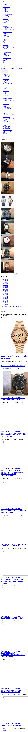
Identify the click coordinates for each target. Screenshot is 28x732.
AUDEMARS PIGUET (8, 14)
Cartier (4, 22)
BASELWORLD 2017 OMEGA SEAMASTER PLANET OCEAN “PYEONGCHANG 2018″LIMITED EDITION (13, 580)
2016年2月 (5, 293)
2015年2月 (5, 297)
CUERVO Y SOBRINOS (8, 29)
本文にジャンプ (4, 1)
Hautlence (5, 39)
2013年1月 (5, 304)
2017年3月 (5, 287)
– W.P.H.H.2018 (6, 5)
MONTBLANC (6, 46)
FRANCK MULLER (7, 32)
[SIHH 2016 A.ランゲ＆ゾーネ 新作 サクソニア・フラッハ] (7, 246)
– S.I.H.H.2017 (6, 9)
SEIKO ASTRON (7, 60)
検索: (2, 273)
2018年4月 (5, 283)
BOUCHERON (6, 17)
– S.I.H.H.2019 (6, 4)
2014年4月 (5, 300)
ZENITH (5, 66)
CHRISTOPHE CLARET (8, 27)
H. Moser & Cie (6, 36)
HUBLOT (5, 40)
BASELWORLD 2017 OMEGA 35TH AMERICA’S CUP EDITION (13, 545)
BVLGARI (5, 21)
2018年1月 (5, 286)
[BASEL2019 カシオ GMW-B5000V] (7, 259)
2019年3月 (5, 279)
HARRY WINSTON (7, 38)
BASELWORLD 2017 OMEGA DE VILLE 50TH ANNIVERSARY (12, 724)
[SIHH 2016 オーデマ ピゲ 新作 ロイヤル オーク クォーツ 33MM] (7, 272)
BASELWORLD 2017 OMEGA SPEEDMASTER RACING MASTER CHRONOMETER (13, 510)
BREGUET (5, 19)
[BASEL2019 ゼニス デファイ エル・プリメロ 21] (7, 220)
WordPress (8, 309)
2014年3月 (5, 301)
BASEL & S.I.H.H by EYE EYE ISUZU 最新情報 (11, 68)
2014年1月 (5, 303)
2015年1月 (5, 298)
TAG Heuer (5, 62)
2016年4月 (5, 290)
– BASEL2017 (6, 8)
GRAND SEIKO (6, 34)
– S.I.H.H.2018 (6, 7)
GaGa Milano (6, 33)
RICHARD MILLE (7, 56)
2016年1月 (5, 294)
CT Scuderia (5, 28)
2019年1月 (5, 280)
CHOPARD (5, 25)
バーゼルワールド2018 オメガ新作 (13, 366)
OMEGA (5, 48)
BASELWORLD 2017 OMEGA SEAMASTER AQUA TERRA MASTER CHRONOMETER (11, 690)
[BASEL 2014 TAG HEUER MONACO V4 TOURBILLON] (7, 167)
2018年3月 (5, 285)
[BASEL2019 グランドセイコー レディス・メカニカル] (7, 233)
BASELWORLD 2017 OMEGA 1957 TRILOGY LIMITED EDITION (13, 398)
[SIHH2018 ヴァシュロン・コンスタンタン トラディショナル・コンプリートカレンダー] (7, 206)
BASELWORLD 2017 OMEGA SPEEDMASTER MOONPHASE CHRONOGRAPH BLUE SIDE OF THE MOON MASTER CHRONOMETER (12, 472)
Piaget (4, 54)
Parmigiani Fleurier (7, 52)
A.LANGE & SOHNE (8, 13)
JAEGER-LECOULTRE (8, 43)
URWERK (5, 64)
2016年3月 (5, 291)
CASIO (4, 23)
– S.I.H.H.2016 (6, 11)
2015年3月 (5, 296)
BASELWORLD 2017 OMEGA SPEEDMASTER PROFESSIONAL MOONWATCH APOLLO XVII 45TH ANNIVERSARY (13, 434)
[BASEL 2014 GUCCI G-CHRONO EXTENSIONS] (7, 154)
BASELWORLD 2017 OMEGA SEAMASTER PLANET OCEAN (12, 617)
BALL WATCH (6, 15)
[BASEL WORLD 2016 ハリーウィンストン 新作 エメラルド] (7, 180)
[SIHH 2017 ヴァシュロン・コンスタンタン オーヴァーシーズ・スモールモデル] (7, 193)
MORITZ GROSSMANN (8, 47)
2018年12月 (5, 282)
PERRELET (5, 53)
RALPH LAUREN (7, 55)
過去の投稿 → (4, 730)
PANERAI (5, 51)
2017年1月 (5, 289)
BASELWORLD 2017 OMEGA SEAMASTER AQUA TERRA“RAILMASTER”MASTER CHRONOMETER (13, 653)
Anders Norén (8, 311)
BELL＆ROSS (6, 16)
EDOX (4, 30)
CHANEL (5, 26)
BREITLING (6, 20)
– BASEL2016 (6, 10)
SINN (4, 61)
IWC (4, 42)
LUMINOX (5, 45)
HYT (4, 41)
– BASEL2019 (6, 3)
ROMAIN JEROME (7, 59)
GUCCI (4, 35)
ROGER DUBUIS (7, 58)
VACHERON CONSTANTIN (9, 65)
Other (4, 49)
